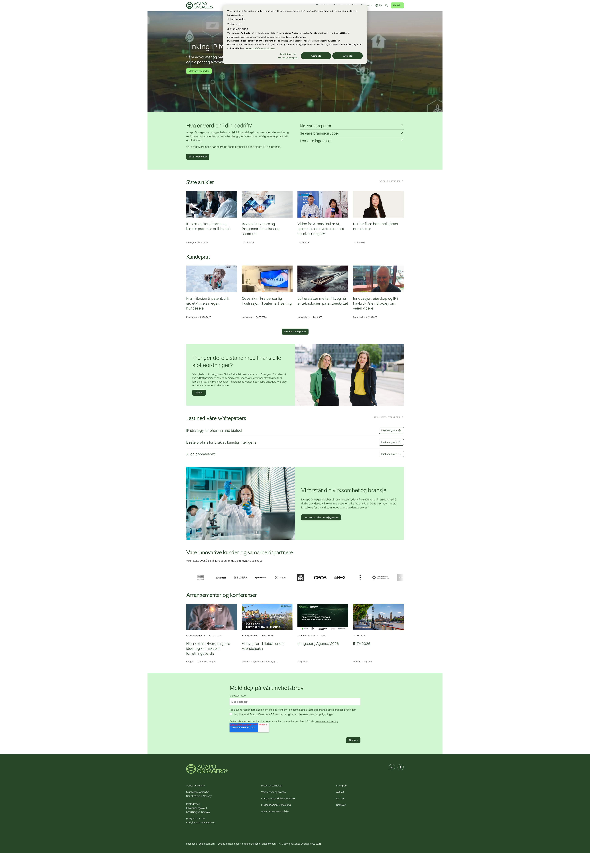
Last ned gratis (391, 430)
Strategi (190, 242)
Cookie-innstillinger (228, 843)
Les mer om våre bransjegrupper (321, 517)
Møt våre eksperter (199, 70)
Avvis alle (347, 55)
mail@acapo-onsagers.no (200, 822)
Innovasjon (191, 317)
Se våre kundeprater (295, 331)
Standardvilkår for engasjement (259, 843)
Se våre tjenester (198, 156)
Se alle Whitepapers (387, 417)
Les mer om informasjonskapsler (260, 48)
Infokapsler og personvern (200, 843)
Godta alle (316, 55)
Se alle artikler (389, 181)
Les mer (199, 392)
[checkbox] (295, 714)
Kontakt (397, 5)
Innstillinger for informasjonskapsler (287, 56)
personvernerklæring (326, 721)
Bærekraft (358, 317)
